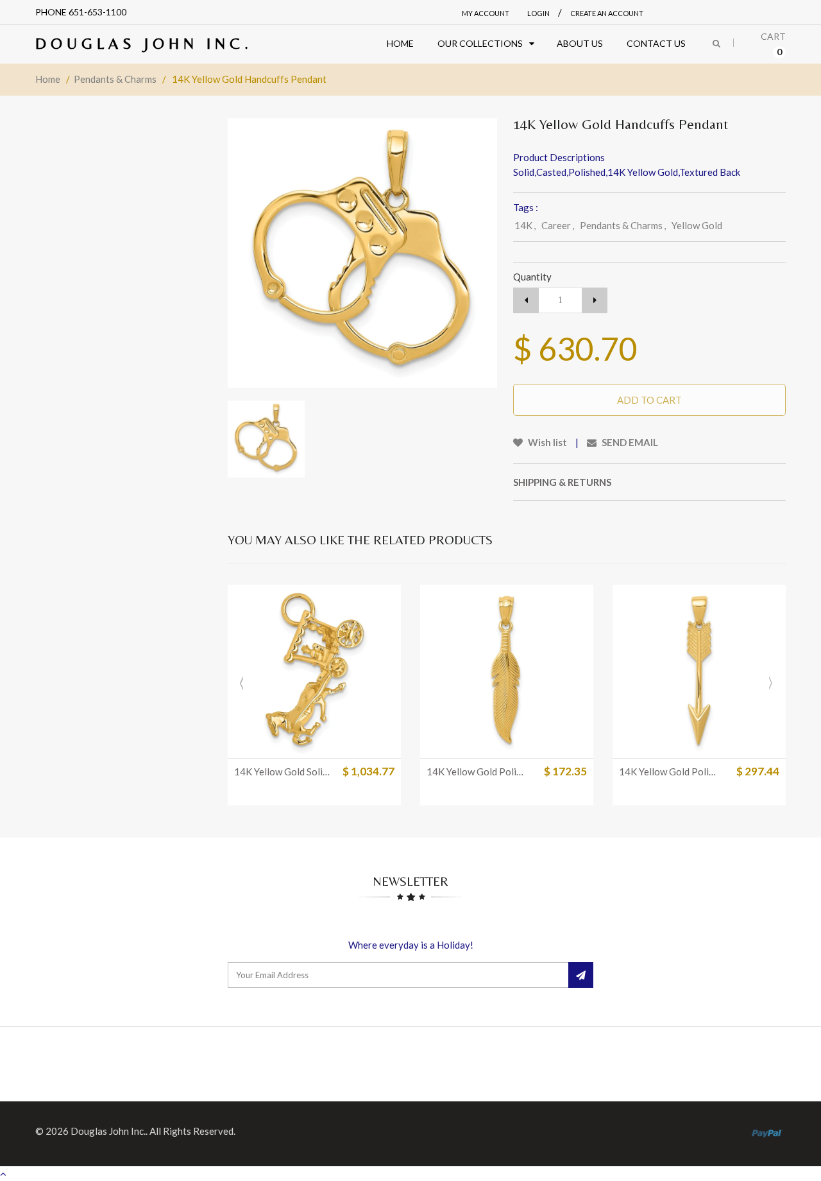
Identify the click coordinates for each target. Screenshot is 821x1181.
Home (47, 79)
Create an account (606, 13)
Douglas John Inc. (144, 43)
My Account (485, 13)
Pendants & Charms (115, 79)
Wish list (546, 442)
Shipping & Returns (562, 482)
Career (557, 225)
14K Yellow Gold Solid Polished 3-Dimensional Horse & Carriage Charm (284, 771)
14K (525, 225)
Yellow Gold (697, 225)
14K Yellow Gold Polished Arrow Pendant (669, 771)
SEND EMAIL (629, 442)
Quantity (532, 276)
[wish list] (346, 742)
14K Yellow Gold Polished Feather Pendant (477, 771)
